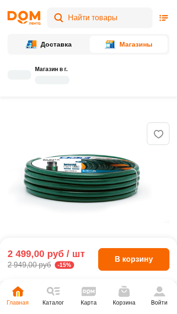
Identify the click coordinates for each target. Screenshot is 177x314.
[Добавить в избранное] (158, 134)
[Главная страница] (24, 18)
